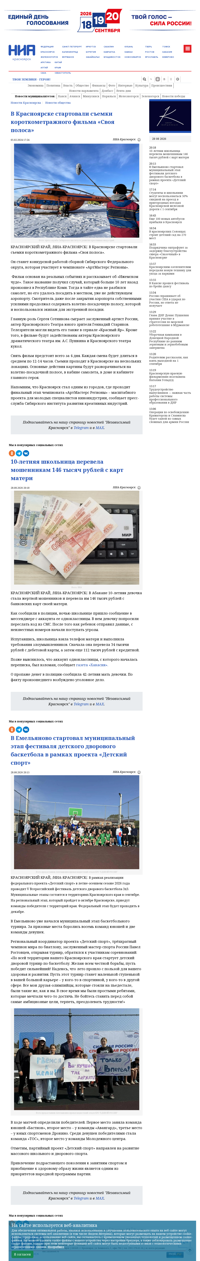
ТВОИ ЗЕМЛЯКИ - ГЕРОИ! (31, 79)
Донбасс (107, 91)
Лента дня (123, 91)
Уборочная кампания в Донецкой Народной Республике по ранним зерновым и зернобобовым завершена (168, 341)
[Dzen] (158, 79)
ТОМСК (166, 46)
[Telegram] (177, 79)
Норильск (109, 96)
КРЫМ (58, 67)
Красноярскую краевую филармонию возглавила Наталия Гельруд (167, 377)
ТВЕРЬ (148, 46)
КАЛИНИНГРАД (70, 52)
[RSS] (151, 79)
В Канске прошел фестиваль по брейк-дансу (169, 285)
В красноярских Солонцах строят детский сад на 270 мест (167, 235)
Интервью (125, 85)
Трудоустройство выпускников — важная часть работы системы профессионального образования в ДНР (170, 396)
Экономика (36, 85)
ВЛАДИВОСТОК (112, 57)
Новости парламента (84, 91)
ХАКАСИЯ (167, 52)
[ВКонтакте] (164, 79)
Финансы (98, 85)
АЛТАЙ (44, 67)
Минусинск (91, 96)
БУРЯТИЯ (91, 52)
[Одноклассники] (171, 79)
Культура (141, 85)
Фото (111, 85)
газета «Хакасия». (91, 664)
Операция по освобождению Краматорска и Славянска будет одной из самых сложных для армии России (169, 417)
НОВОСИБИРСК (133, 57)
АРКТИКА (46, 62)
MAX (100, 427)
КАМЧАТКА (109, 52)
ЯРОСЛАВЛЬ (151, 57)
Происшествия (161, 85)
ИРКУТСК (91, 46)
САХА (43, 73)
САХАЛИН (109, 46)
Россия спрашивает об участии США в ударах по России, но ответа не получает (167, 300)
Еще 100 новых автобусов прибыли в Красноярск (167, 220)
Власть (68, 85)
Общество (82, 85)
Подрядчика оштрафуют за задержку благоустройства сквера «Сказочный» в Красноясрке (168, 252)
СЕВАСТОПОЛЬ (63, 73)
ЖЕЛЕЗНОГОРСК (49, 57)
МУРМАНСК (68, 57)
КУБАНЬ (129, 46)
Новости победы (173, 96)
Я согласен (22, 1254)
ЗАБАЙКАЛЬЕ (93, 57)
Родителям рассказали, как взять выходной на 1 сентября (168, 361)
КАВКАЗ (129, 52)
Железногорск (129, 96)
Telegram (81, 427)
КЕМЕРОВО (168, 57)
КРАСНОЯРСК (48, 52)
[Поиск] (144, 79)
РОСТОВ (149, 52)
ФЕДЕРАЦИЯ (47, 46)
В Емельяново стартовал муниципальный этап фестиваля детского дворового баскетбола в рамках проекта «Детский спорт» (167, 175)
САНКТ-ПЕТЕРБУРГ (72, 46)
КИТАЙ (58, 62)
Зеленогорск (150, 96)
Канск (62, 96)
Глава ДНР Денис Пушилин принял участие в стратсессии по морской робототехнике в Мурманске (169, 320)
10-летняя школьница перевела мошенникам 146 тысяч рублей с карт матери (169, 154)
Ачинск (75, 96)
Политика (53, 85)
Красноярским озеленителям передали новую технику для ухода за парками (170, 270)
